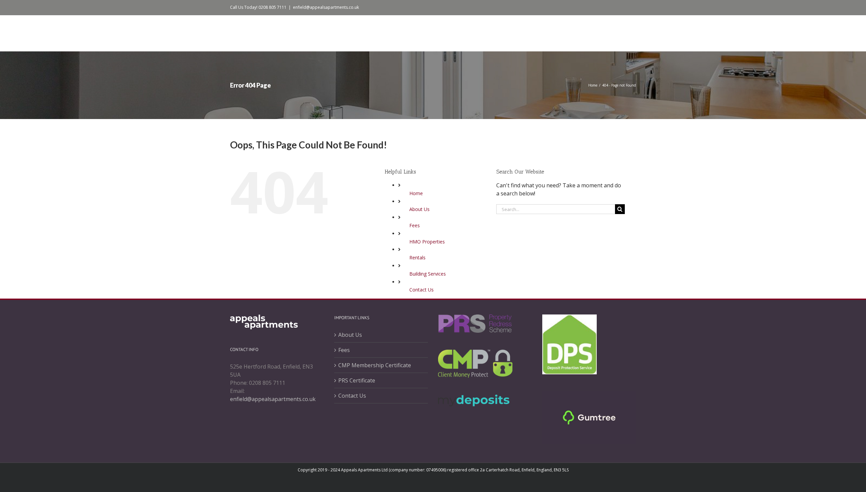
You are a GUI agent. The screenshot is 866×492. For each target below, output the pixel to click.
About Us (419, 209)
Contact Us (421, 289)
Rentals (417, 257)
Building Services (427, 274)
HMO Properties (427, 241)
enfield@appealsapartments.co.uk (326, 7)
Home (416, 193)
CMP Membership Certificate (374, 365)
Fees (414, 225)
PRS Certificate (356, 380)
